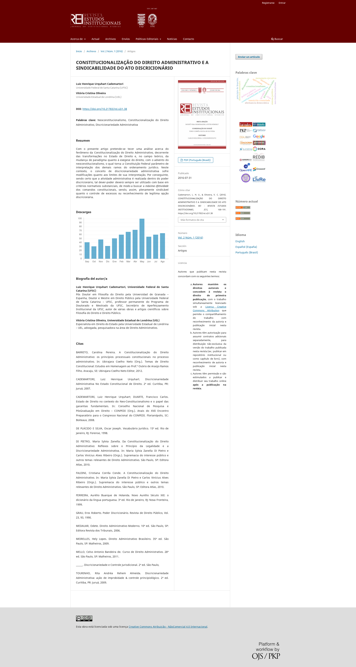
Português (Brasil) (246, 252)
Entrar (282, 2)
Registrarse (268, 2)
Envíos (126, 39)
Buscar (278, 39)
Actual (95, 39)
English (240, 241)
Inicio (79, 51)
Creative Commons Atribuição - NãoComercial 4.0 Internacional (168, 626)
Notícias (172, 39)
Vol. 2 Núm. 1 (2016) (112, 51)
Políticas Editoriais (147, 39)
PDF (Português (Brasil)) (197, 160)
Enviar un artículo (249, 56)
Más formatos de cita (192, 219)
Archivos (110, 39)
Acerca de (76, 39)
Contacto (188, 39)
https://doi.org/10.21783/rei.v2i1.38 (105, 109)
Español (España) (246, 247)
